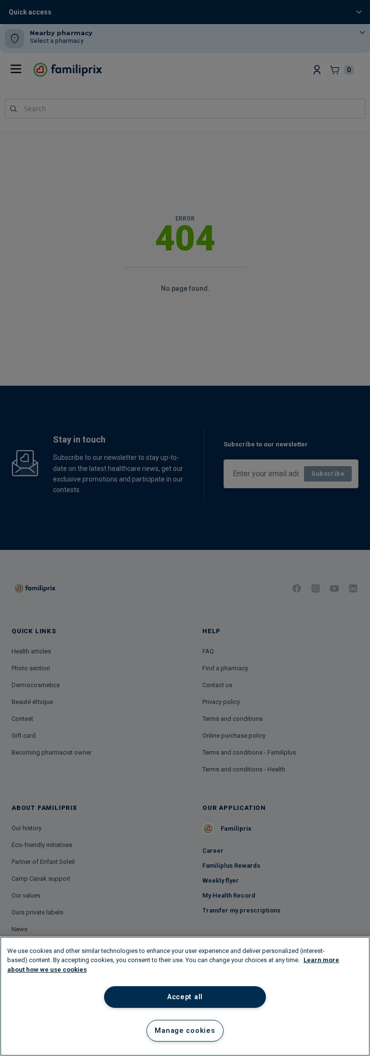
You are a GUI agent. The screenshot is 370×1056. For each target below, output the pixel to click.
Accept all (185, 997)
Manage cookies (185, 1031)
